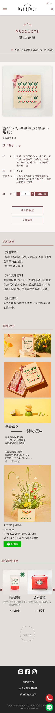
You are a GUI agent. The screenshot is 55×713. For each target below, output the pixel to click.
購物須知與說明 (28, 694)
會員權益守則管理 (28, 688)
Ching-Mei (33, 708)
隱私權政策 (28, 682)
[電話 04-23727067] (49, 698)
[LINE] (49, 707)
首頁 (17, 50)
